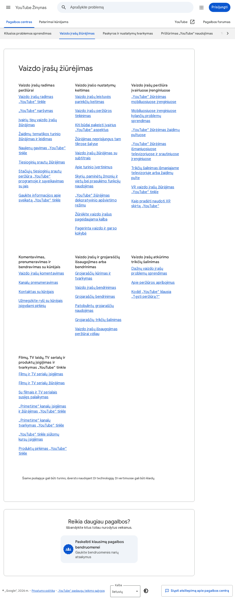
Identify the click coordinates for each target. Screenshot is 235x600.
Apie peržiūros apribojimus (153, 282)
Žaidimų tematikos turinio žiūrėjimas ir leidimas (40, 136)
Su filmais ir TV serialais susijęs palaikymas (38, 395)
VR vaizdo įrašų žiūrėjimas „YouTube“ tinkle (152, 190)
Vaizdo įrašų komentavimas (41, 273)
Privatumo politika (43, 590)
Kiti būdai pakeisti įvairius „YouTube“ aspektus (95, 127)
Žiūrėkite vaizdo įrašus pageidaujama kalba (93, 217)
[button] (8, 7)
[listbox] (125, 591)
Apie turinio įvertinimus (93, 167)
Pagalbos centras (19, 22)
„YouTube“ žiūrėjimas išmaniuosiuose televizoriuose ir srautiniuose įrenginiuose (155, 151)
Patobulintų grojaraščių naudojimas (94, 308)
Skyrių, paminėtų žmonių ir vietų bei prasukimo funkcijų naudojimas (97, 181)
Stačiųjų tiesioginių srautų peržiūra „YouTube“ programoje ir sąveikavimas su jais (41, 179)
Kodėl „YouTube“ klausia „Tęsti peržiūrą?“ (151, 294)
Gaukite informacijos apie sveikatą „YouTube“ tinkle (40, 198)
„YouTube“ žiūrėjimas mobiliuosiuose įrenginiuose (153, 99)
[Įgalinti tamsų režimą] (145, 590)
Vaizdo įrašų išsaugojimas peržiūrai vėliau (96, 331)
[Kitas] (225, 33)
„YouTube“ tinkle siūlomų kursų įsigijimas (39, 437)
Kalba (118, 585)
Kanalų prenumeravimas (38, 282)
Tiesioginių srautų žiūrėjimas (42, 162)
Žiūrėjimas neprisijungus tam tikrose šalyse (98, 141)
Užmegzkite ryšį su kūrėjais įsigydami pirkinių (41, 303)
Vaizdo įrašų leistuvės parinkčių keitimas (93, 99)
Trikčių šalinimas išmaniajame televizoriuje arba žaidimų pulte (155, 173)
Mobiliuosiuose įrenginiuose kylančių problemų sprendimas (153, 116)
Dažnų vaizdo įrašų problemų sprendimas (149, 271)
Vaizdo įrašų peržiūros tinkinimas (93, 113)
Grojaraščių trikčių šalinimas (98, 320)
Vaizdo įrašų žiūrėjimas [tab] (77, 33)
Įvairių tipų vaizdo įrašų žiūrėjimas (38, 122)
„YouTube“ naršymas (36, 111)
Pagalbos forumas (216, 22)
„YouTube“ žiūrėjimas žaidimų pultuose (155, 132)
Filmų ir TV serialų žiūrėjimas (42, 383)
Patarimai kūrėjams (53, 22)
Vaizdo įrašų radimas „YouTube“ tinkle (36, 99)
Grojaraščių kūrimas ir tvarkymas (93, 276)
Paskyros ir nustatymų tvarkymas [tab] (128, 33)
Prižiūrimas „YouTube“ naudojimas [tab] (187, 33)
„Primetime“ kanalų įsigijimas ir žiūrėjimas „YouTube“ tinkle (42, 409)
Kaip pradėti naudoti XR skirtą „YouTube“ (151, 204)
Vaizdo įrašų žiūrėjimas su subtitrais (96, 156)
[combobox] (131, 7)
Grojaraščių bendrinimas (95, 296)
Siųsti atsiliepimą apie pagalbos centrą (199, 591)
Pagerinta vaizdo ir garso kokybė (96, 231)
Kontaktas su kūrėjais (36, 292)
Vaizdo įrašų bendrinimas (95, 287)
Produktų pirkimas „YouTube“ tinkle (43, 451)
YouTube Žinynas (31, 7)
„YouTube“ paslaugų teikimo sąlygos (81, 590)
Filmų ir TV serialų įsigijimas (41, 374)
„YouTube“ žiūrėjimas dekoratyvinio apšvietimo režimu (96, 200)
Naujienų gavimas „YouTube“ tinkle (42, 150)
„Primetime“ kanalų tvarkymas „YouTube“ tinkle (41, 423)
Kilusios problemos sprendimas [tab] (27, 33)
